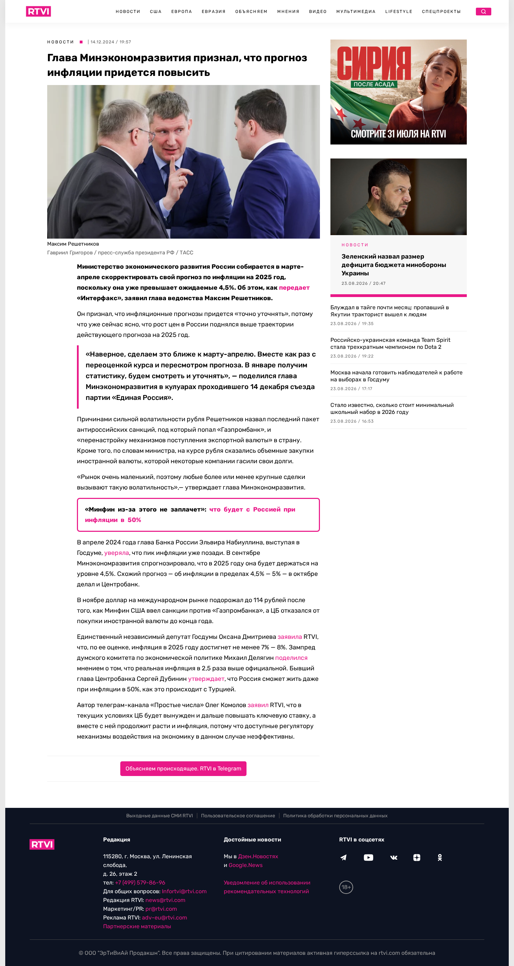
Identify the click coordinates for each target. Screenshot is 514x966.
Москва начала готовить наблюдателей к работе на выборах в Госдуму (396, 376)
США (156, 11)
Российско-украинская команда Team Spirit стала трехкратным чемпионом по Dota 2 (390, 343)
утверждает (206, 679)
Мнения (288, 11)
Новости (128, 11)
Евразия (214, 11)
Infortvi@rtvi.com (184, 891)
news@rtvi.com (165, 900)
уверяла (116, 553)
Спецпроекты (441, 11)
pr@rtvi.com (161, 908)
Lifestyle (399, 11)
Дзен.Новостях (258, 856)
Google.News (246, 865)
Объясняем (251, 11)
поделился (291, 658)
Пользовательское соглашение (238, 816)
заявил (258, 705)
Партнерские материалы (137, 926)
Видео (318, 11)
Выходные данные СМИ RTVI (159, 816)
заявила (290, 637)
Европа (181, 11)
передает (294, 287)
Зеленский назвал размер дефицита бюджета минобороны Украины (394, 265)
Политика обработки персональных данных (335, 816)
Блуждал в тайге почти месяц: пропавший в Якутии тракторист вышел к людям (389, 311)
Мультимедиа (356, 11)
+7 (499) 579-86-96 (140, 882)
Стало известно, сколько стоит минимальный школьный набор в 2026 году (392, 408)
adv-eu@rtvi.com (164, 917)
